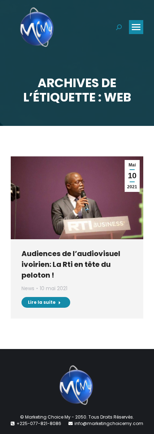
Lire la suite (42, 302)
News (27, 288)
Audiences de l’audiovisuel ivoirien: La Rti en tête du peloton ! (70, 264)
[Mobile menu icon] (136, 27)
